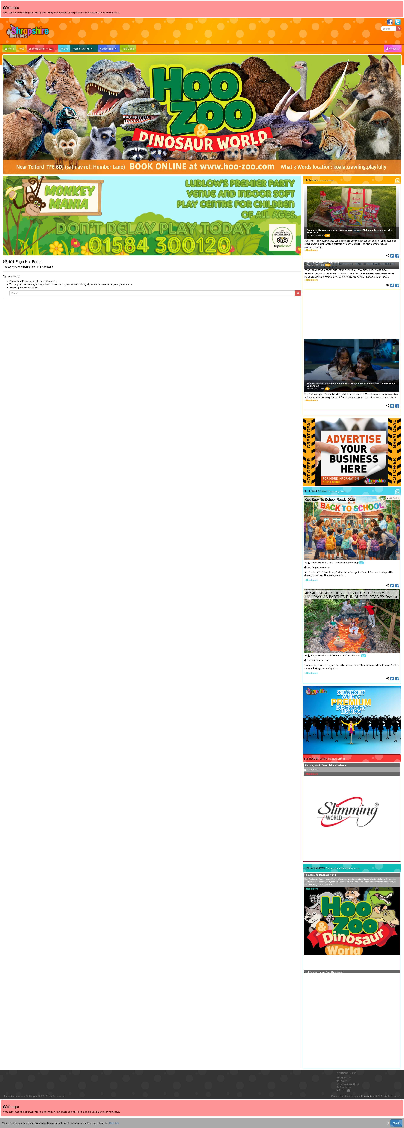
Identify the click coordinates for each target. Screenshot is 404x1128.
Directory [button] (41, 48)
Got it (396, 1123)
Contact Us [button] (345, 1077)
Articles (65, 48)
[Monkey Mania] (152, 215)
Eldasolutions (367, 1096)
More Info (114, 1123)
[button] (393, 48)
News (23, 48)
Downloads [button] (345, 1087)
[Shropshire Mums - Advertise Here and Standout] (352, 720)
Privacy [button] (343, 1080)
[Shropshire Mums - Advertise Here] (352, 452)
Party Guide (129, 48)
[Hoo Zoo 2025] (202, 114)
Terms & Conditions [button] (349, 1083)
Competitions (110, 48)
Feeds (342, 1090)
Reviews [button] (82, 48)
